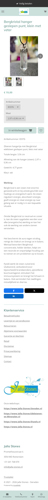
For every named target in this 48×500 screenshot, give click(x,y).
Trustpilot (8, 477)
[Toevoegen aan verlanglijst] (41, 130)
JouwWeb (16, 485)
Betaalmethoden (12, 315)
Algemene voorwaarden (15, 331)
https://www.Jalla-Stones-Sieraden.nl (23, 408)
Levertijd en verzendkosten (17, 320)
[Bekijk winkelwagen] (45, 11)
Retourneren (10, 326)
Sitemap (8, 356)
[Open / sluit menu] (3, 11)
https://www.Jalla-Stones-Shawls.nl (22, 421)
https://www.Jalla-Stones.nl (18, 426)
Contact (7, 361)
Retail (6, 341)
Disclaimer (9, 346)
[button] (8, 81)
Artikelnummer (13, 101)
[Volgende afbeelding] (40, 56)
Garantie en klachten (14, 336)
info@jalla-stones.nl (13, 467)
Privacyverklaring (12, 351)
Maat (8, 113)
